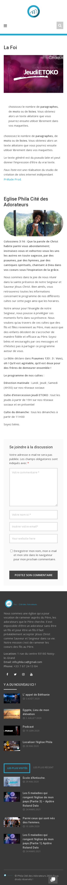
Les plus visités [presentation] (17, 768)
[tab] (17, 768)
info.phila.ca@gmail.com (27, 662)
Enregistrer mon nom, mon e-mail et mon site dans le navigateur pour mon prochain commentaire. (35, 555)
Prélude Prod (12, 179)
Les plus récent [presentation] (43, 767)
